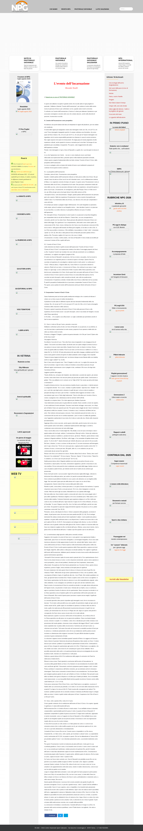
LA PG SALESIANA (102, 9)
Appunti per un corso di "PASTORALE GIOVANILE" (60, 97)
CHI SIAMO (53, 9)
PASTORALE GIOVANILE (83, 9)
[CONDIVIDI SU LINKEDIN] (66, 815)
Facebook (52, 815)
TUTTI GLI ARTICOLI (22, 172)
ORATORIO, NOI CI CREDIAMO (19, 190)
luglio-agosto (26, 164)
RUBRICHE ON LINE (27, 185)
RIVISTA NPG (66, 9)
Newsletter (31, 166)
